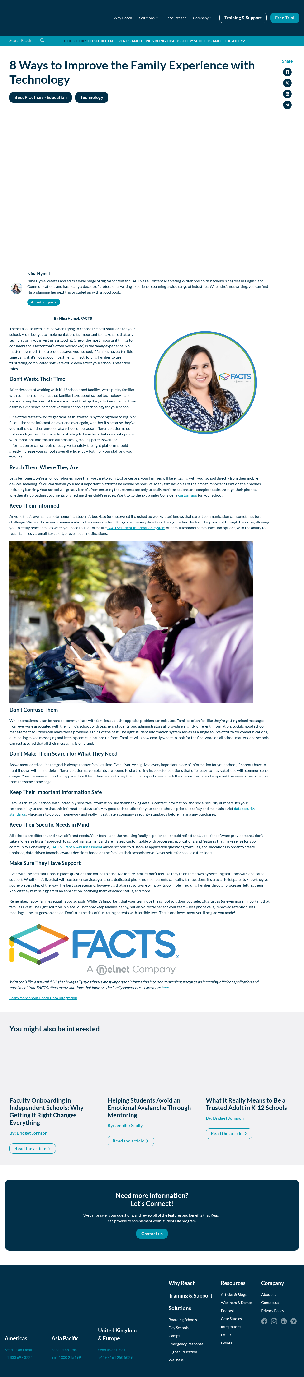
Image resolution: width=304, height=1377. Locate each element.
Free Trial (284, 17)
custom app (187, 495)
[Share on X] (287, 83)
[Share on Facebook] (287, 72)
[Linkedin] (284, 1321)
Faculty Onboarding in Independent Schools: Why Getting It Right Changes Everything (47, 1111)
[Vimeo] (293, 1321)
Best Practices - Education (40, 97)
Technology (91, 97)
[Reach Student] (34, 18)
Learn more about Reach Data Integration (43, 997)
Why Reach (123, 17)
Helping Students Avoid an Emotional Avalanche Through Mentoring (149, 1108)
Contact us (152, 1233)
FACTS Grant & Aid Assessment (76, 847)
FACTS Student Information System (136, 527)
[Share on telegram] (287, 105)
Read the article (30, 1148)
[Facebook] (264, 1321)
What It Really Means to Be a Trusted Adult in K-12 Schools (246, 1104)
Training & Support (243, 17)
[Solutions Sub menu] (157, 18)
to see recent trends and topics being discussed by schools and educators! (154, 40)
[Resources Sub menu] (184, 18)
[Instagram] (274, 1321)
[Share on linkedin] (287, 94)
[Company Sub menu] (211, 18)
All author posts (43, 302)
